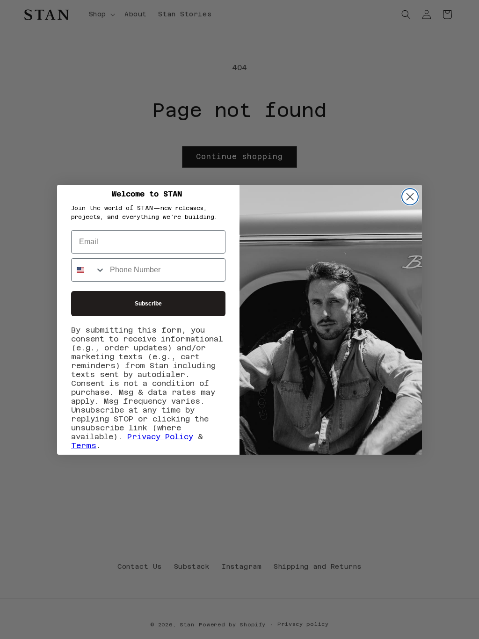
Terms (83, 445)
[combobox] (88, 270)
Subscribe (148, 303)
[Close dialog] (410, 197)
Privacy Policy (160, 436)
